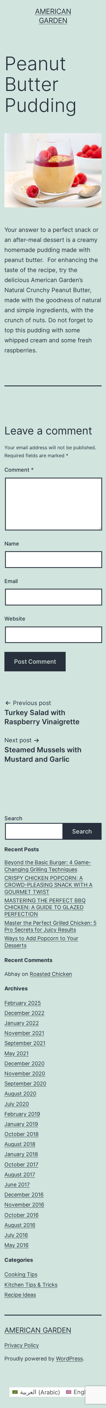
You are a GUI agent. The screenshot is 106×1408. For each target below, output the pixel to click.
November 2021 (24, 1033)
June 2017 (17, 1184)
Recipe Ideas (20, 1295)
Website (14, 619)
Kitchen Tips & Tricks (30, 1285)
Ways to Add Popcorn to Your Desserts (41, 941)
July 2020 (16, 1104)
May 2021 (16, 1053)
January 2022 (21, 1023)
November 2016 (24, 1205)
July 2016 (16, 1235)
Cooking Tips (20, 1274)
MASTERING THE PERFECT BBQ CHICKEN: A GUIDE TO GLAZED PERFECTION (45, 907)
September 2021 (24, 1043)
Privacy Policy (21, 1345)
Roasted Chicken (51, 974)
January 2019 (21, 1124)
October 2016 (21, 1215)
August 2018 (19, 1144)
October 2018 (21, 1134)
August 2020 (20, 1093)
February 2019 (22, 1114)
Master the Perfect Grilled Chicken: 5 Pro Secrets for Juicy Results (50, 926)
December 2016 (24, 1194)
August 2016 (19, 1225)
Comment (19, 470)
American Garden (37, 1330)
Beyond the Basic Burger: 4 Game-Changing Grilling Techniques (47, 865)
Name (11, 544)
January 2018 (21, 1154)
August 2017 (19, 1174)
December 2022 (24, 1013)
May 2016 (16, 1245)
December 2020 (24, 1063)
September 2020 (25, 1083)
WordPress (69, 1358)
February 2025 (22, 1003)
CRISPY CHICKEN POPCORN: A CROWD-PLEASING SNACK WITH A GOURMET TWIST (48, 885)
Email (11, 581)
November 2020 (24, 1073)
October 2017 (21, 1164)
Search (13, 818)
